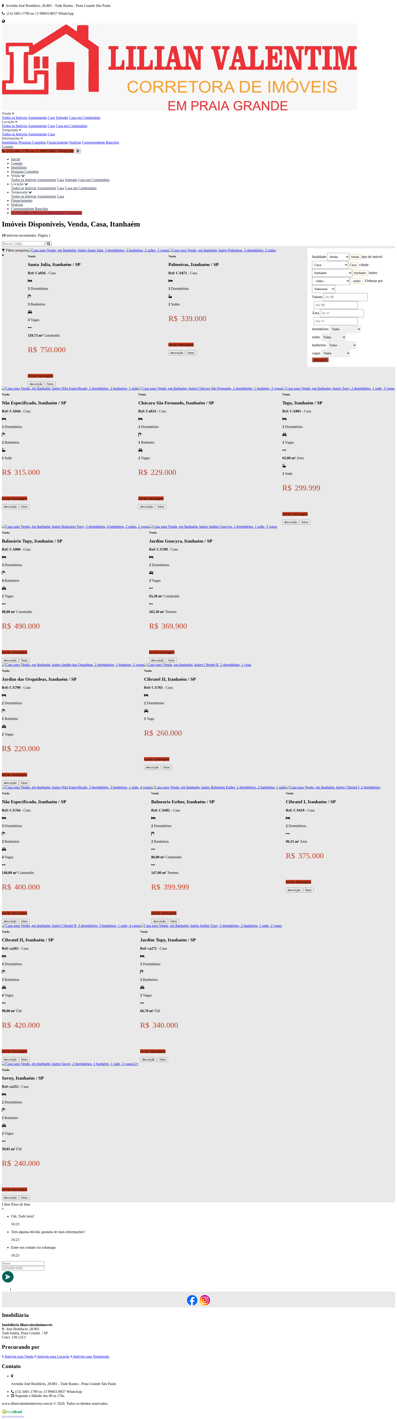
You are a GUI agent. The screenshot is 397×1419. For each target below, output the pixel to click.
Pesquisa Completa (32, 142)
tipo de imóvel (372, 257)
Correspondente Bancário (100, 142)
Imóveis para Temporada (90, 1356)
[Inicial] (179, 109)
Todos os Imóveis (14, 118)
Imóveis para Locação (53, 1356)
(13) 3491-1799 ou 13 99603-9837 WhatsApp (48, 213)
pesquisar (320, 359)
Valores (317, 297)
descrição (36, 384)
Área (315, 313)
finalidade (319, 257)
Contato (7, 146)
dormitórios (320, 329)
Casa (51, 118)
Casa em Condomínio (84, 118)
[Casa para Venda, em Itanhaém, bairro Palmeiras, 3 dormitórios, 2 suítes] (222, 250)
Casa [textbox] (353, 265)
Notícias (75, 142)
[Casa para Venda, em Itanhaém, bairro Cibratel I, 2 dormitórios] (333, 787)
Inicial (15, 159)
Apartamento (37, 118)
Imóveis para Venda (19, 1356)
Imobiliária (9, 142)
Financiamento (57, 142)
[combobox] (355, 257)
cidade (364, 265)
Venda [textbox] (355, 257)
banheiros (319, 345)
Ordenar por (374, 281)
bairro (373, 273)
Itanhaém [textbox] (360, 273)
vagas (316, 353)
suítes (316, 337)
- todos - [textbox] (357, 281)
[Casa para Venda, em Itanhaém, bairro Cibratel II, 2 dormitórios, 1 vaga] (197, 665)
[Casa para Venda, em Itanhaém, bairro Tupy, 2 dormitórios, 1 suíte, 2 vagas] (338, 388)
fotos (50, 384)
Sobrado (62, 118)
